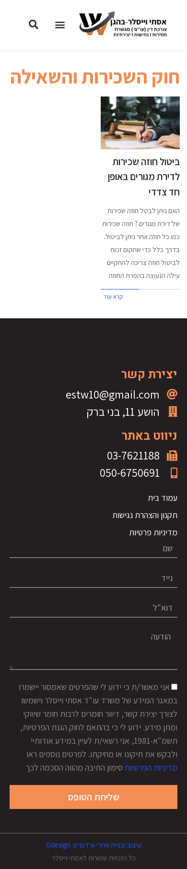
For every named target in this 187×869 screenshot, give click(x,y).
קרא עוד (113, 296)
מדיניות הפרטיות (151, 767)
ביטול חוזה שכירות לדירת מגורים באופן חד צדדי (144, 176)
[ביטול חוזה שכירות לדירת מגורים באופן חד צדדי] (140, 123)
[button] (60, 25)
